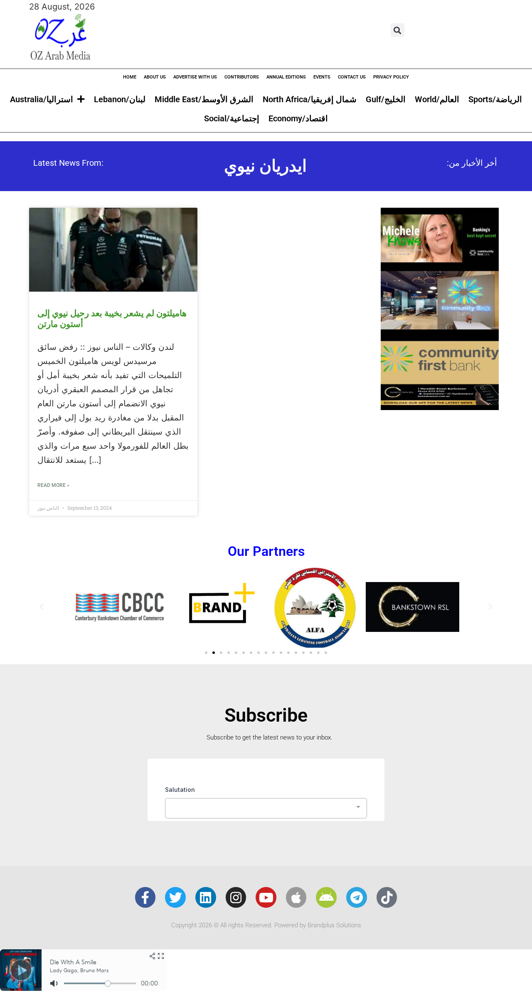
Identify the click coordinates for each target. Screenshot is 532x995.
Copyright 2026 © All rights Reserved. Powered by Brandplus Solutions (266, 925)
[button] (397, 30)
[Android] (326, 897)
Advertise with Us (195, 77)
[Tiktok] (387, 897)
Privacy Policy (391, 77)
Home (129, 77)
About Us (155, 77)
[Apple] (296, 897)
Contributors (241, 77)
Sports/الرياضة (495, 99)
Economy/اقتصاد (298, 118)
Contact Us (352, 77)
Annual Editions (286, 77)
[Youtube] (266, 897)
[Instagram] (236, 897)
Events (321, 77)
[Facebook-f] (145, 897)
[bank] (440, 407)
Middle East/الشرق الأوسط (204, 99)
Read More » (53, 485)
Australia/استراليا (41, 99)
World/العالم (437, 99)
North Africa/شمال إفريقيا (310, 99)
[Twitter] (175, 897)
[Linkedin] (205, 897)
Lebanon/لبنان (119, 99)
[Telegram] (356, 897)
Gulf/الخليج (386, 99)
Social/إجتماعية (231, 118)
